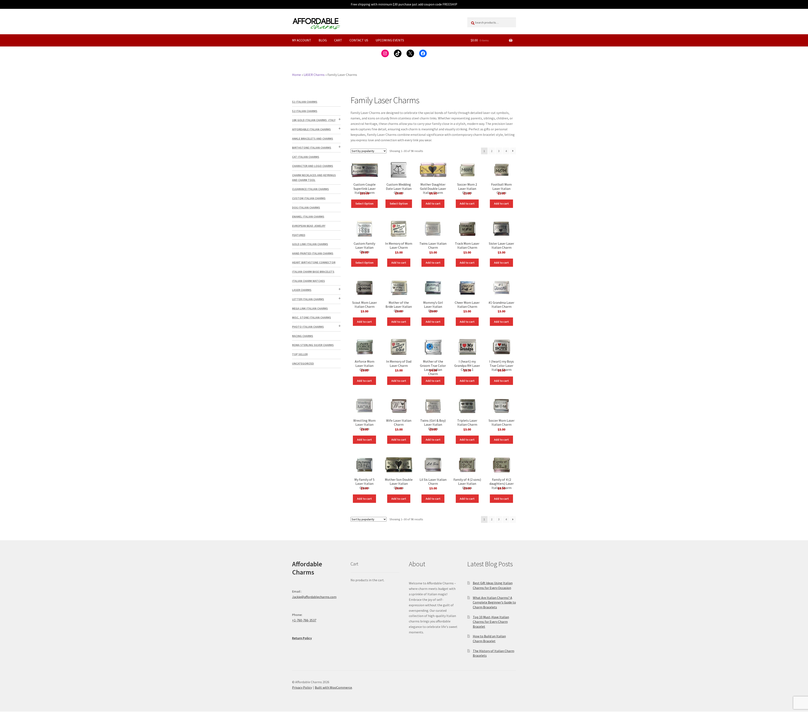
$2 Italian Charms (304, 111)
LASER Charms (314, 75)
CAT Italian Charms (305, 157)
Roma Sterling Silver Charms (313, 345)
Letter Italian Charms (308, 299)
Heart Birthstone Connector (313, 262)
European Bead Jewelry (308, 226)
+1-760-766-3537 (304, 620)
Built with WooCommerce (333, 687)
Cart (338, 40)
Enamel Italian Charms (308, 216)
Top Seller (300, 354)
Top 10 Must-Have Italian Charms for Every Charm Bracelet (491, 622)
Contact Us (359, 40)
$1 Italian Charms (304, 102)
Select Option (364, 203)
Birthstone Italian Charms (311, 147)
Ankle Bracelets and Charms (312, 138)
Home (296, 75)
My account (301, 40)
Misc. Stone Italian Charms (311, 317)
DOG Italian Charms (306, 207)
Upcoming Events (390, 40)
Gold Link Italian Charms (310, 244)
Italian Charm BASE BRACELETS (313, 271)
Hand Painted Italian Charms (312, 253)
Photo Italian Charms (308, 327)
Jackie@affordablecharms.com (314, 597)
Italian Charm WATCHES (308, 281)
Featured (298, 235)
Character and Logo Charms (312, 166)
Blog (323, 40)
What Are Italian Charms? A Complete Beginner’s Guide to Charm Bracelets (494, 602)
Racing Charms (302, 336)
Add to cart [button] (433, 203)
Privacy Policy (302, 687)
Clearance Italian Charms (310, 189)
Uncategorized (303, 363)
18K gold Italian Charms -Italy (313, 120)
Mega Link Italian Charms (310, 308)
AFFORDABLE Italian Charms (311, 129)
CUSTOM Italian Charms (309, 198)
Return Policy (302, 638)
